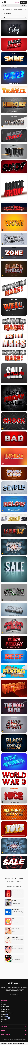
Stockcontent (4, 1011)
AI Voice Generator (5, 1009)
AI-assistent (4, 1004)
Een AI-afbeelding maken (7, 9)
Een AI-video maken (19, 9)
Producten (4, 1000)
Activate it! (21, 1043)
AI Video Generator (5, 1008)
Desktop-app (5, 1018)
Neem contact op (5, 1034)
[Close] (26, 1043)
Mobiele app (4, 1019)
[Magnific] (14, 983)
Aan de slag (4, 1026)
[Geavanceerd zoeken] (25, 17)
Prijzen (17, 2)
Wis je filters (17, 881)
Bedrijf (3, 1030)
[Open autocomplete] (3, 5)
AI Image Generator (5, 1006)
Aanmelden (23, 2)
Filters (19, 17)
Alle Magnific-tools (5, 1023)
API (2, 1021)
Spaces (3, 1002)
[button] (14, 995)
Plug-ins (4, 1016)
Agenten (4, 1014)
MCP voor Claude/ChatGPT (7, 1013)
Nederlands (14, 994)
